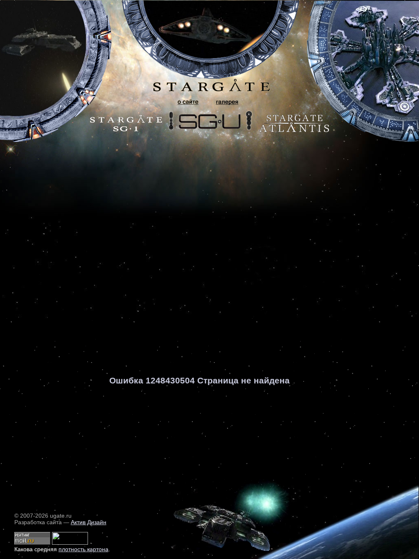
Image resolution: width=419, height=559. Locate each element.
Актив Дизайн (88, 522)
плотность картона (83, 549)
